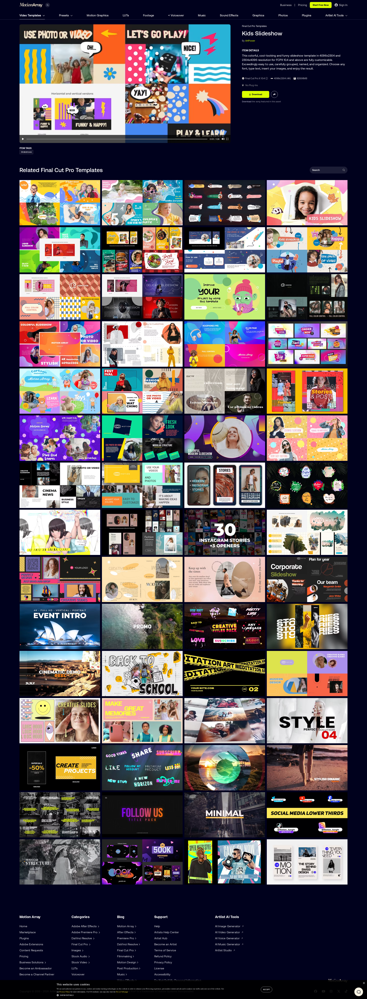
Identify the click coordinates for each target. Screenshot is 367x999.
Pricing (23, 956)
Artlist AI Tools (334, 15)
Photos (283, 15)
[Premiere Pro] (135, 938)
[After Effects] (134, 932)
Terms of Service (165, 950)
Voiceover (177, 15)
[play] (23, 139)
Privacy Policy (163, 962)
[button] (140, 995)
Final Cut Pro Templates (254, 26)
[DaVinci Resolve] (139, 944)
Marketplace (27, 932)
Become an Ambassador (35, 968)
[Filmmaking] (133, 956)
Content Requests (31, 950)
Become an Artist (165, 944)
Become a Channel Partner (36, 974)
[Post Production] (139, 968)
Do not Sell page (122, 992)
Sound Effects (229, 15)
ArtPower (250, 40)
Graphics (258, 15)
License (159, 968)
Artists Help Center (166, 932)
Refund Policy (163, 956)
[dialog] (183, 989)
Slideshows (26, 152)
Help (157, 926)
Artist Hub (160, 938)
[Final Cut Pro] (135, 950)
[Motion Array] (135, 926)
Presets (64, 15)
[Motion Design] (137, 962)
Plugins (306, 15)
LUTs (126, 15)
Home (23, 926)
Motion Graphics (98, 15)
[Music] (126, 974)
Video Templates (30, 15)
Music (202, 15)
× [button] (364, 983)
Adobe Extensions (31, 944)
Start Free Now (321, 5)
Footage (148, 15)
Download (247, 101)
